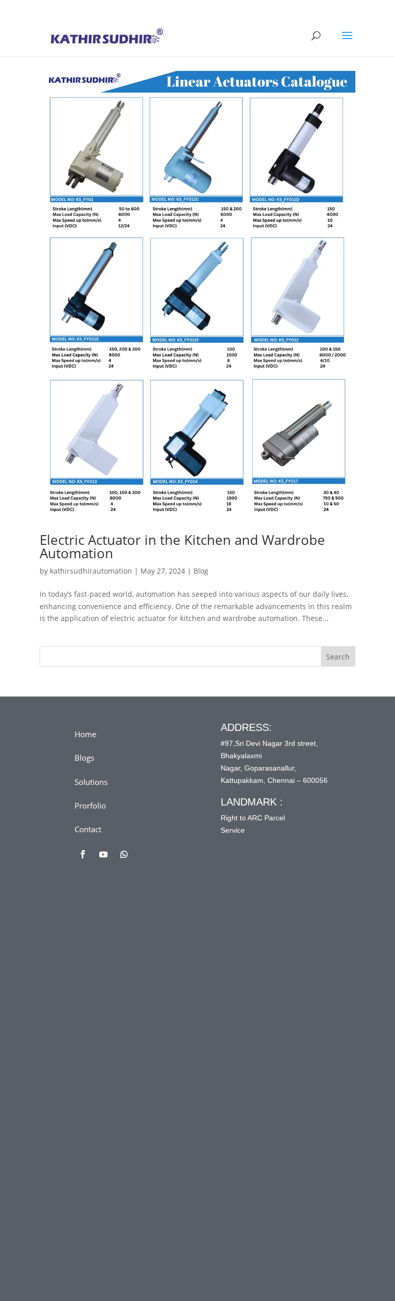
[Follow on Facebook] (83, 854)
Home (85, 734)
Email (104, 1017)
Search (338, 657)
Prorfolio (90, 805)
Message (110, 1103)
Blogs (84, 758)
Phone (103, 1060)
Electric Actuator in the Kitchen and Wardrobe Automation (182, 546)
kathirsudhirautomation (91, 571)
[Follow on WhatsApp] (124, 854)
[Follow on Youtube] (103, 854)
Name (105, 975)
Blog (200, 571)
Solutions (91, 782)
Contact (88, 829)
